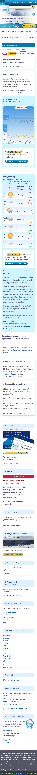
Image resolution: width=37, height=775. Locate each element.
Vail (4, 622)
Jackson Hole (8, 617)
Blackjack (6, 31)
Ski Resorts (17, 2)
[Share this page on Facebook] (33, 15)
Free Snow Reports (16, 453)
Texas (15, 26)
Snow (3, 26)
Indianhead (7, 574)
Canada (5, 643)
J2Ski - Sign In (30, 26)
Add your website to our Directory (15, 708)
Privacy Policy (8, 740)
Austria (5, 641)
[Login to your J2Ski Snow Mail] (18, 439)
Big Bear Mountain (9, 612)
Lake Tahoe (7, 620)
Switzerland (7, 658)
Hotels (20, 31)
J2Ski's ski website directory (15, 699)
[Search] (33, 7)
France (5, 648)
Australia (6, 638)
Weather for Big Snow (14, 563)
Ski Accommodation (12, 702)
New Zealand (7, 656)
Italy (4, 651)
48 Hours (16, 37)
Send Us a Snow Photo (14, 555)
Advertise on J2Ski (9, 731)
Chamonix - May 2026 (12, 538)
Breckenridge (7, 615)
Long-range (31, 37)
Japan (5, 653)
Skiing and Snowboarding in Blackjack (17, 351)
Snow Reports (27, 2)
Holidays (28, 31)
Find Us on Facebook (13, 680)
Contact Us (7, 743)
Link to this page (9, 736)
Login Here (9, 460)
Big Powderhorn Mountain (12, 595)
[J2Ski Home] (5, 10)
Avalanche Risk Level (10, 374)
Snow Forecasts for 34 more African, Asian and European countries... (16, 666)
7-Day (24, 37)
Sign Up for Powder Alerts (17, 161)
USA (9, 26)
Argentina (6, 636)
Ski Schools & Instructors (14, 704)
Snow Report (7, 37)
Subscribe (12, 54)
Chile (5, 646)
